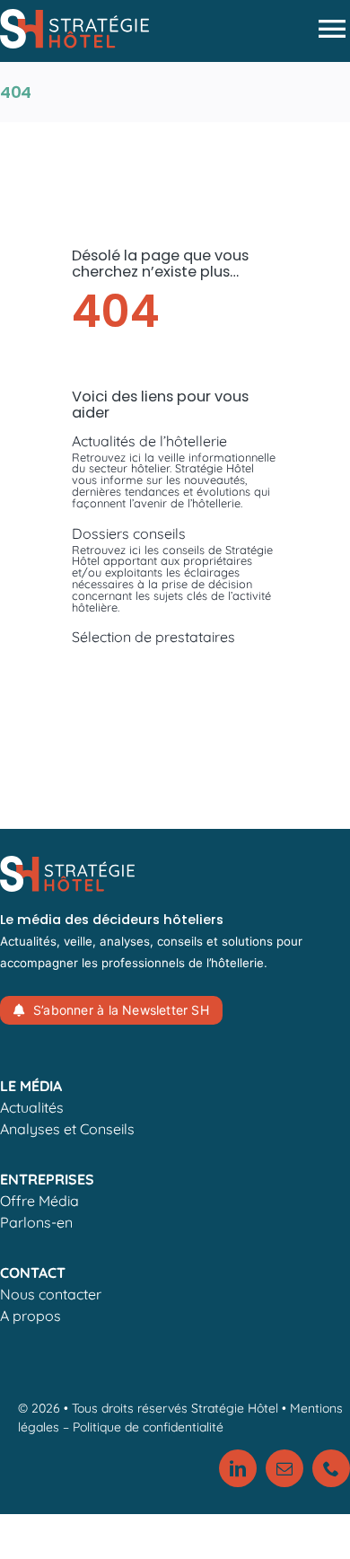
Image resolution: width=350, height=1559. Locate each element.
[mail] (284, 1468)
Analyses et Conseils (67, 1129)
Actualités (32, 1107)
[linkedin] (238, 1468)
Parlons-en (36, 1222)
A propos (30, 1316)
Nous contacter (50, 1294)
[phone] (331, 1468)
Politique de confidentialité (148, 1427)
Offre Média (39, 1201)
